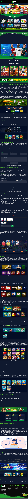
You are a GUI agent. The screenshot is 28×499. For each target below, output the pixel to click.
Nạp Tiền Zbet (9, 488)
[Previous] (1, 10)
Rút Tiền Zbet (9, 489)
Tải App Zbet (9, 490)
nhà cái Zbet (9, 480)
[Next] (26, 10)
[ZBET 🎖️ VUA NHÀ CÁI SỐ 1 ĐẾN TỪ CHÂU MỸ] (14, 2)
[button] (1, 1)
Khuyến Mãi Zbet (10, 491)
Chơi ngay (25, 494)
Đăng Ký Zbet (9, 487)
